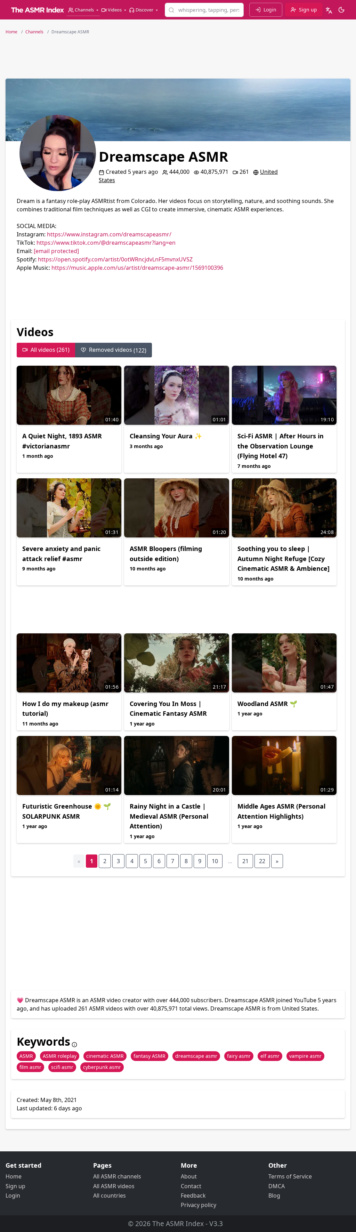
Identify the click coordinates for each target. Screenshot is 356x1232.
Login (13, 1195)
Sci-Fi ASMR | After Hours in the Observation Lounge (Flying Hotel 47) (280, 446)
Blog (274, 1195)
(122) (117, 350)
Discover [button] (144, 10)
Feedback (193, 1195)
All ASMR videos (114, 1186)
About (189, 1176)
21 (245, 861)
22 (262, 861)
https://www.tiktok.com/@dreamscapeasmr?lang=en (106, 242)
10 (215, 861)
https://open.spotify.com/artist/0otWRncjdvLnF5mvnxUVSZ (115, 259)
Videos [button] (115, 10)
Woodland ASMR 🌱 (267, 703)
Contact (191, 1186)
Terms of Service (290, 1176)
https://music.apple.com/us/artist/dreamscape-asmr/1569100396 (137, 267)
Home (14, 1176)
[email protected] (56, 251)
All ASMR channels (117, 1176)
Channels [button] (84, 10)
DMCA (276, 1186)
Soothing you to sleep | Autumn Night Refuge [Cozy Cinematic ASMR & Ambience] (283, 558)
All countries (109, 1195)
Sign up (15, 1186)
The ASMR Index (178, 1223)
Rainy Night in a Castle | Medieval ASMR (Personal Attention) (169, 816)
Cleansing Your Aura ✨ (166, 436)
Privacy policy (198, 1205)
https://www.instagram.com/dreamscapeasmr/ (109, 234)
